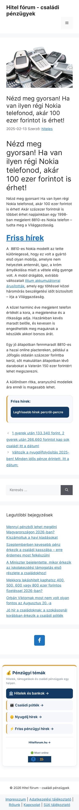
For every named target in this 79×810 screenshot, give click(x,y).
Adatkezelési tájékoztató (50, 799)
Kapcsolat (32, 805)
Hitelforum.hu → (40, 742)
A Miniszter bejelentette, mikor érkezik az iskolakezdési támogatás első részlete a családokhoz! (38, 567)
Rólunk (14, 805)
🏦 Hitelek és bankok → (29, 693)
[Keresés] (67, 490)
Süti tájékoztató (57, 805)
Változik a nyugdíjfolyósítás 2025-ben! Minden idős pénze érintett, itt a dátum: (37, 458)
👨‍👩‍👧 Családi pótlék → (27, 705)
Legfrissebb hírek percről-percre (38, 412)
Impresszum (15, 799)
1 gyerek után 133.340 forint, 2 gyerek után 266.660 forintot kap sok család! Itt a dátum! (37, 439)
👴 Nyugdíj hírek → (26, 717)
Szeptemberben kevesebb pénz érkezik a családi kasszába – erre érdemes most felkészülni (34, 550)
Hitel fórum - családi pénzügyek (32, 10)
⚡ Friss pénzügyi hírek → (32, 729)
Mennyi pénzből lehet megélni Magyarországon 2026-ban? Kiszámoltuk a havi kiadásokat (32, 532)
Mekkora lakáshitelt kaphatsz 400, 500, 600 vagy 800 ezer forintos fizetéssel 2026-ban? (35, 585)
